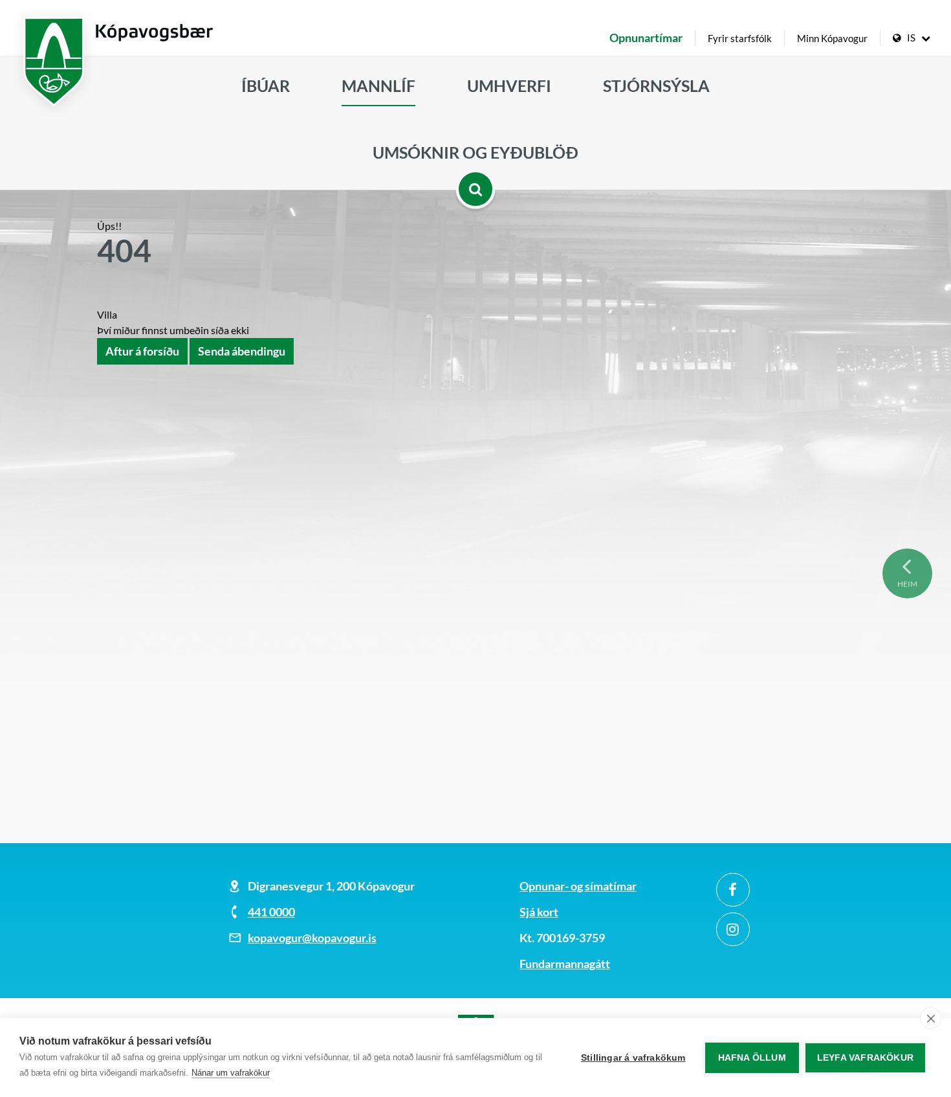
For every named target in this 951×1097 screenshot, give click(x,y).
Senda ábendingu (241, 351)
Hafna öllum (752, 1058)
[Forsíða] (475, 26)
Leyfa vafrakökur (865, 1058)
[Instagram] (733, 929)
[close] (930, 1018)
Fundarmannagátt (564, 963)
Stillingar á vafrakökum (633, 1058)
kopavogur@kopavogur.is (312, 938)
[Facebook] (733, 890)
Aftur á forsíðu (142, 351)
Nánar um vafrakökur (230, 1073)
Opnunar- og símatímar (578, 886)
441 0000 (271, 912)
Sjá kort (538, 912)
